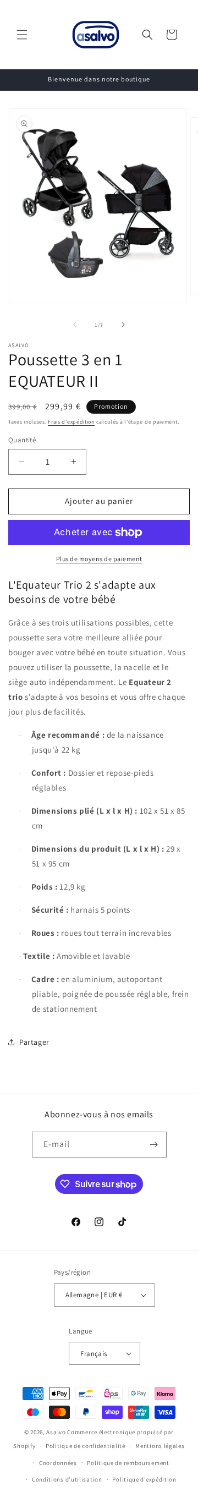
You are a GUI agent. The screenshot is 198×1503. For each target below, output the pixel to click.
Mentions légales (159, 1446)
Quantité (22, 440)
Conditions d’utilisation (67, 1479)
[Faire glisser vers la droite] (123, 324)
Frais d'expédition (71, 421)
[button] (22, 35)
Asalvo (55, 1432)
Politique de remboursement (128, 1463)
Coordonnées (58, 1463)
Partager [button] (34, 1042)
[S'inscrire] (154, 1145)
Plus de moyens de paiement (99, 559)
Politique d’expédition (144, 1479)
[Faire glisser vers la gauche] (75, 324)
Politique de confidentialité (85, 1446)
